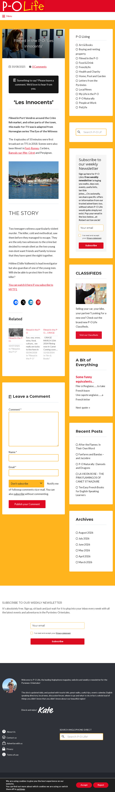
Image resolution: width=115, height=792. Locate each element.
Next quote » (83, 407)
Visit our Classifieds (89, 335)
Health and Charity (89, 71)
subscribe (19, 494)
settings (21, 789)
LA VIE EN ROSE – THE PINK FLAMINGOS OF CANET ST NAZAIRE (90, 477)
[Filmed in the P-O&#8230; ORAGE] (52, 344)
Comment (15, 409)
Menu (9, 16)
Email (12, 467)
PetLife (83, 107)
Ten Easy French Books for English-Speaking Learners (90, 491)
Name (13, 452)
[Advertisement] (33, 542)
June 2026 (84, 544)
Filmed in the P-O (88, 58)
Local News (85, 89)
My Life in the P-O (89, 94)
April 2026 (84, 556)
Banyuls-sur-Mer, (18, 152)
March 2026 (85, 562)
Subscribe (91, 245)
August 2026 (86, 532)
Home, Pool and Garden (92, 76)
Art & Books (86, 44)
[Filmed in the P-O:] (16, 332)
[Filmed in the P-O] (34, 344)
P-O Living (83, 36)
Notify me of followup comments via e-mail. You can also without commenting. (34, 489)
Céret (31, 152)
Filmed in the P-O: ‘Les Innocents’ (33, 43)
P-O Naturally (87, 98)
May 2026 (84, 550)
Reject (101, 785)
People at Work (87, 102)
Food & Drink (86, 62)
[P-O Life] (23, 6)
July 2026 (84, 538)
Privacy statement (94, 238)
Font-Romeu (32, 148)
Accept (84, 785)
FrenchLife (85, 67)
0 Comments (39, 66)
